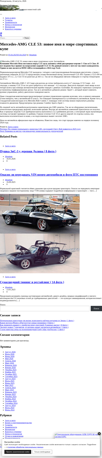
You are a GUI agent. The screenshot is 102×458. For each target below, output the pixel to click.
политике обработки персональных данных (25, 447)
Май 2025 (9, 385)
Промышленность (12, 438)
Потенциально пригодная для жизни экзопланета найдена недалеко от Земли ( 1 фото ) (37, 321)
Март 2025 (9, 390)
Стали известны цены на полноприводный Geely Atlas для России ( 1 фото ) (32, 329)
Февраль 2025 (11, 392)
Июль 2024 (9, 408)
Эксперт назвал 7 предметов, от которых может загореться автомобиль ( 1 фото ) (34, 327)
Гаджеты (8, 20)
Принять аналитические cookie (17, 452)
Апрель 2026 (10, 361)
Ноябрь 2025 (10, 372)
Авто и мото (10, 18)
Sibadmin (33, 55)
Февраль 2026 (11, 365)
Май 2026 (9, 359)
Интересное (10, 27)
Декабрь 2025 (10, 370)
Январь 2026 (10, 367)
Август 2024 (10, 405)
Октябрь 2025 (11, 374)
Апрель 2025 (10, 388)
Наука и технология (13, 25)
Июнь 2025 (9, 383)
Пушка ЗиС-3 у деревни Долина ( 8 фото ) (28, 151)
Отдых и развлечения (14, 436)
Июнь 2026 (9, 356)
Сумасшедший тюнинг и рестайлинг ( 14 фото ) (32, 282)
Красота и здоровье (13, 29)
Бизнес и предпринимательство (18, 423)
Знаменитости (11, 22)
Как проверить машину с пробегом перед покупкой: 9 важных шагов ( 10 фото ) (34, 325)
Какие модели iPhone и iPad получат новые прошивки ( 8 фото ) (27, 323)
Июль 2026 (9, 354)
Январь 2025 (10, 394)
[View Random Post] (1, 33)
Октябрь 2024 (11, 401)
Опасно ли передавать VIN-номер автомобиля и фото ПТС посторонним (49, 174)
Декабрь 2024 (10, 397)
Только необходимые (42, 452)
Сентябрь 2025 (11, 376)
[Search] (1, 35)
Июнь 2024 (9, 410)
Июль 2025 (9, 381)
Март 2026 (9, 363)
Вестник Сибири (7, 5)
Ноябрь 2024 (10, 399)
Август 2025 (10, 379)
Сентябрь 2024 (11, 403)
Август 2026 (10, 352)
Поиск (2, 305)
